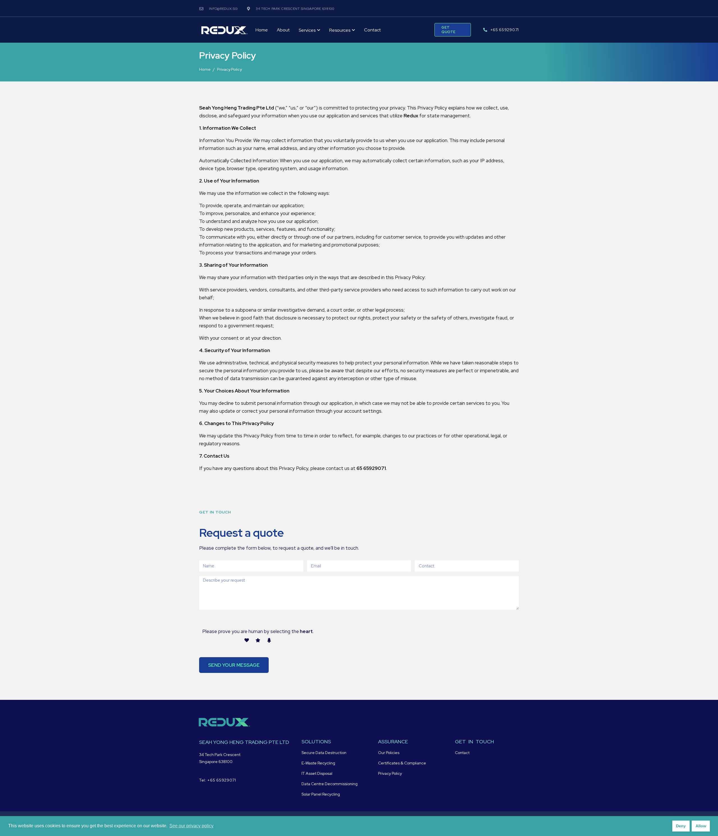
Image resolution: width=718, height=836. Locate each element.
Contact (372, 30)
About (283, 30)
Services (307, 30)
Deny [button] (681, 826)
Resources (339, 30)
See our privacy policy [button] (191, 825)
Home (262, 30)
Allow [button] (701, 826)
